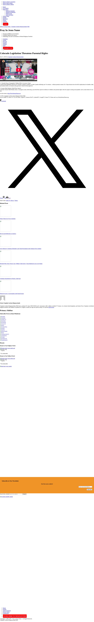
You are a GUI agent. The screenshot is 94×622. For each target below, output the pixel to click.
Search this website (4, 494)
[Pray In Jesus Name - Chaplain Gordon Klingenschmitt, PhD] (14, 26)
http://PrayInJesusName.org (14, 93)
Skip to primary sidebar (8, 4)
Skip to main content (7, 3)
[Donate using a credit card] (7, 348)
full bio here (51, 307)
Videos (16, 200)
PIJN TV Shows (10, 200)
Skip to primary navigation (9, 1)
